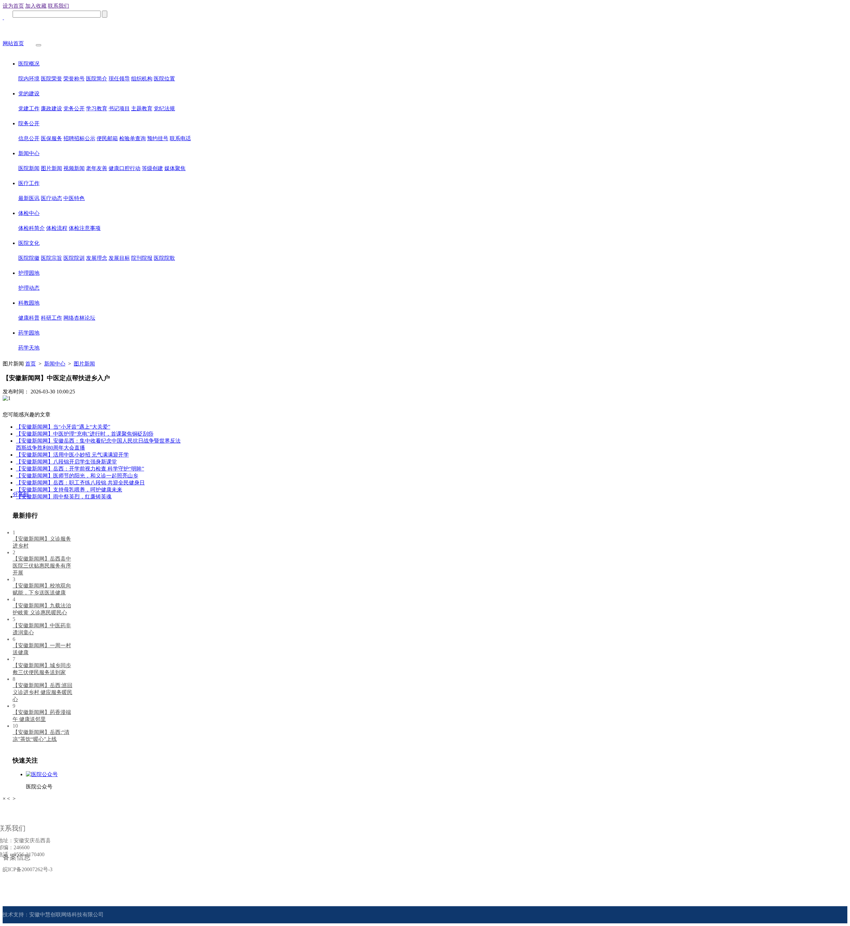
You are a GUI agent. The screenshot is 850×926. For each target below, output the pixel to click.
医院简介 (96, 78)
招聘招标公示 (79, 138)
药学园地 (29, 333)
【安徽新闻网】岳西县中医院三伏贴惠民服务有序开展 (42, 565)
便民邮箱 (107, 138)
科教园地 (29, 303)
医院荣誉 (51, 78)
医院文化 (29, 243)
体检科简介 (31, 228)
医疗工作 (29, 183)
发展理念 (96, 258)
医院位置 (164, 78)
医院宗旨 (51, 258)
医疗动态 (51, 198)
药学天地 (29, 348)
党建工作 (29, 108)
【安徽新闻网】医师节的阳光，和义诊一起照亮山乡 (77, 475)
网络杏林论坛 (79, 318)
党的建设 (29, 93)
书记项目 (119, 108)
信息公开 (29, 138)
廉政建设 (51, 108)
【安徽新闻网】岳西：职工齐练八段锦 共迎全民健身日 (80, 482)
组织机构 (141, 78)
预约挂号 (157, 138)
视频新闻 (74, 168)
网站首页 (13, 43)
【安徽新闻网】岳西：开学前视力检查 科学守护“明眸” (80, 468)
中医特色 (74, 198)
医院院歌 (164, 258)
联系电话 (180, 138)
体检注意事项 (85, 228)
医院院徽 (29, 258)
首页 (30, 363)
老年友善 (96, 168)
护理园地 (29, 273)
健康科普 (29, 318)
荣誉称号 (74, 78)
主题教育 (141, 108)
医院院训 (74, 258)
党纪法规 (164, 108)
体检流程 (56, 228)
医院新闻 (29, 168)
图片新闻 (51, 168)
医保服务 (51, 138)
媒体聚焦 (175, 168)
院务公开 (29, 123)
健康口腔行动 (124, 168)
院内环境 (29, 78)
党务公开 (74, 108)
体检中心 (29, 213)
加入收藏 (35, 6)
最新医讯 (29, 198)
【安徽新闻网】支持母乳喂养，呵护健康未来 (69, 489)
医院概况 (29, 63)
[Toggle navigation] (38, 45)
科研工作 (51, 318)
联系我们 (58, 6)
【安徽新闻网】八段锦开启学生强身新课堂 (66, 461)
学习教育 (96, 108)
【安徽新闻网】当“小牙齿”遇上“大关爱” (63, 427)
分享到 (21, 494)
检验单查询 (132, 138)
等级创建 (152, 168)
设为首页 (13, 6)
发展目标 (119, 258)
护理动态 (29, 288)
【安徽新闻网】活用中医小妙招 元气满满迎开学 (72, 455)
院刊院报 (141, 258)
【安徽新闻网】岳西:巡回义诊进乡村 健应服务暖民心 (42, 692)
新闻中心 (29, 153)
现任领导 (119, 78)
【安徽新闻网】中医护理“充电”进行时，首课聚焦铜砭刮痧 (84, 434)
